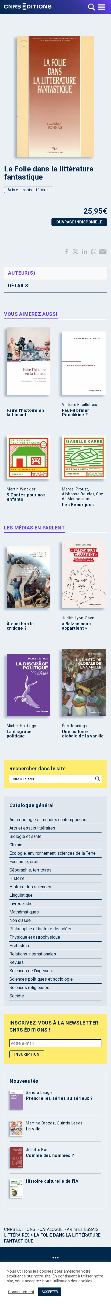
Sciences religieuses (29, 987)
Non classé (20, 920)
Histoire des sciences (30, 886)
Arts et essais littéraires (29, 190)
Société (16, 996)
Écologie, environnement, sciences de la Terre (52, 853)
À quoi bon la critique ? (20, 626)
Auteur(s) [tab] (21, 273)
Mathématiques (24, 912)
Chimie (15, 844)
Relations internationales (32, 954)
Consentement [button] (21, 1291)
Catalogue (51, 1229)
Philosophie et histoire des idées (40, 928)
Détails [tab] (18, 285)
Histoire (17, 878)
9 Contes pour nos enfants (26, 497)
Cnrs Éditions (19, 1229)
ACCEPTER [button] (49, 1292)
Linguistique (21, 895)
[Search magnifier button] (97, 779)
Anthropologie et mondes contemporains (47, 819)
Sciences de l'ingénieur (31, 970)
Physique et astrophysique (34, 937)
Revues (16, 962)
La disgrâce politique (19, 734)
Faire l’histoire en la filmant (25, 412)
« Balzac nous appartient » (76, 626)
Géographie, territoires (30, 870)
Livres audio (21, 903)
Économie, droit (24, 861)
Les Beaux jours (79, 505)
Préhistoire (19, 945)
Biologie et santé (25, 836)
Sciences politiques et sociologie (41, 979)
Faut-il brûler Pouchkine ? (75, 412)
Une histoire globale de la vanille (83, 734)
